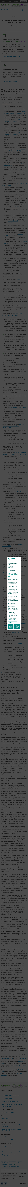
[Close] (20, 560)
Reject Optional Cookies (17, 626)
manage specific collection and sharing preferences (12, 621)
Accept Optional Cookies (10, 626)
